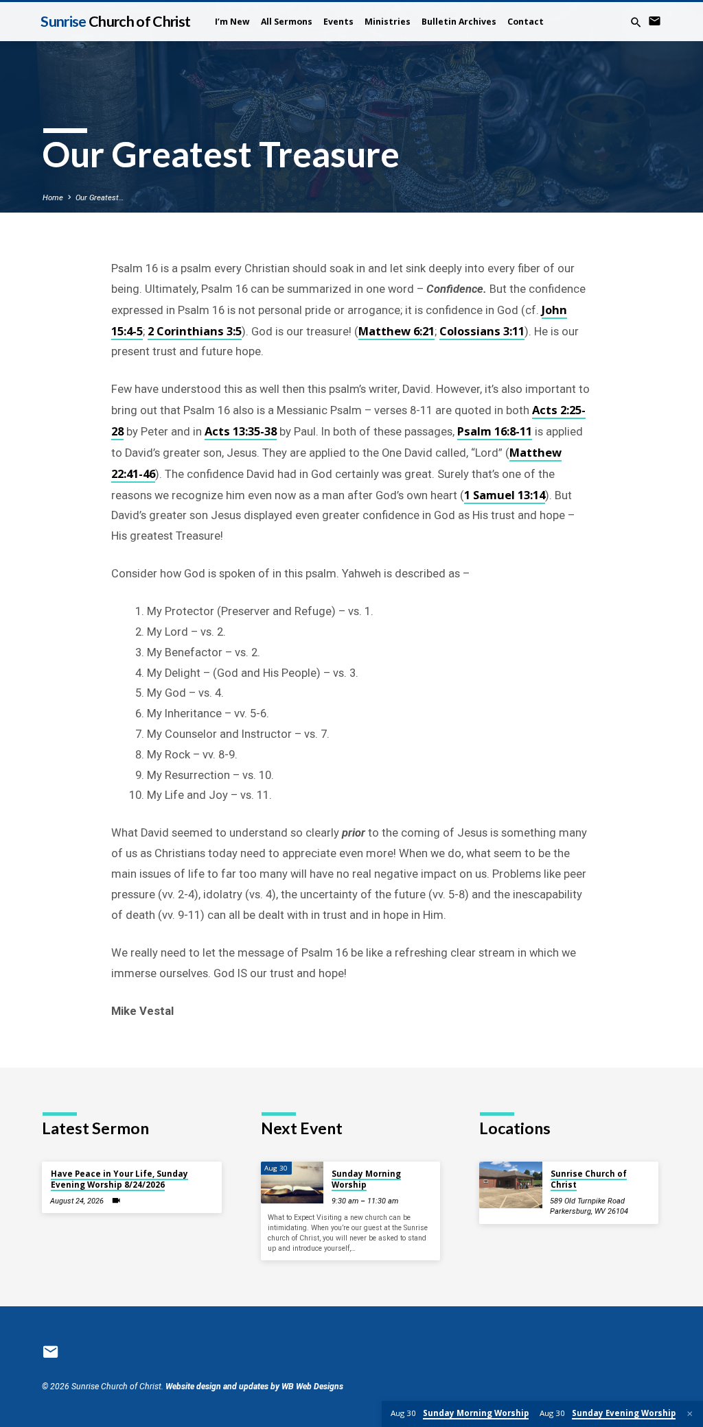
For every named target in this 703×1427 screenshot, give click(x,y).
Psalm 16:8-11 (494, 431)
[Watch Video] (116, 1200)
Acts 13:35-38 (241, 431)
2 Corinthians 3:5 (195, 331)
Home (53, 197)
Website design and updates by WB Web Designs (254, 1386)
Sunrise (115, 21)
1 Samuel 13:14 (504, 495)
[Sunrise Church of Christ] (510, 1185)
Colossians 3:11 (482, 331)
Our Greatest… (100, 197)
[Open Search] (636, 23)
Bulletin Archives (459, 21)
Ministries (388, 21)
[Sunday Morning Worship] (292, 1182)
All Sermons (286, 21)
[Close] (690, 1414)
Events (338, 21)
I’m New (232, 21)
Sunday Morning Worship (366, 1179)
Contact (525, 21)
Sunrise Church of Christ (589, 1179)
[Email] (654, 21)
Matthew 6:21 (396, 331)
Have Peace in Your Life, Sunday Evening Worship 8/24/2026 (119, 1179)
